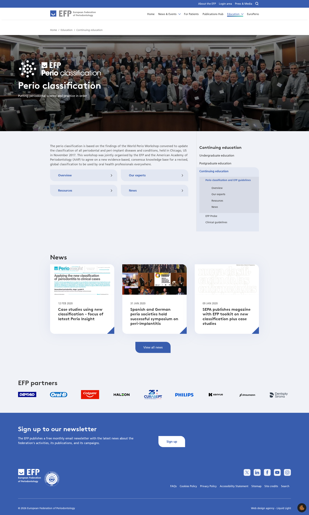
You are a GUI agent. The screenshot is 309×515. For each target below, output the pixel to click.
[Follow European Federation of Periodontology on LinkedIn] (257, 472)
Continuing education (220, 147)
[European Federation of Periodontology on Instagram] (287, 472)
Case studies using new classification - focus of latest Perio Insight (80, 314)
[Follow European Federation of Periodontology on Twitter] (247, 472)
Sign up (171, 441)
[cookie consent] (302, 508)
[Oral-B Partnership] (59, 395)
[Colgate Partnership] (90, 394)
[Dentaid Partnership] (27, 394)
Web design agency (263, 508)
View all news (153, 347)
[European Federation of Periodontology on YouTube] (277, 472)
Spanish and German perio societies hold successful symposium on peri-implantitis (154, 316)
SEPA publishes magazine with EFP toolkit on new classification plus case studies (227, 316)
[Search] (257, 4)
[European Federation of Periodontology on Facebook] (267, 472)
